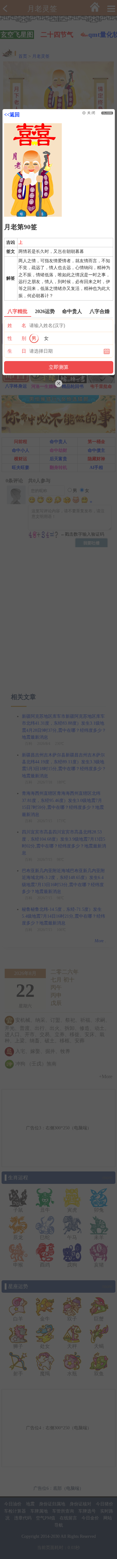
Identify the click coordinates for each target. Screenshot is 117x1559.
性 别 (16, 338)
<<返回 (12, 114)
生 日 (16, 351)
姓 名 (16, 325)
